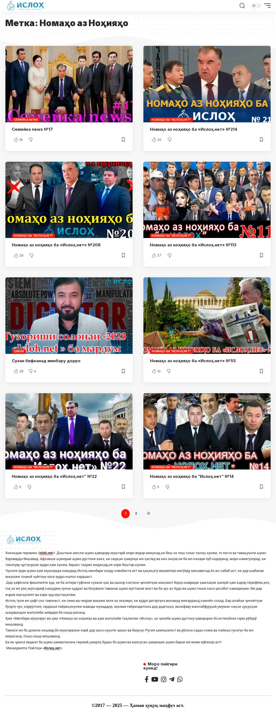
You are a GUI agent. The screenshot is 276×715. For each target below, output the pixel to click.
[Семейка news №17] (69, 84)
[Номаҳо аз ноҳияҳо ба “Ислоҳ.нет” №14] (207, 431)
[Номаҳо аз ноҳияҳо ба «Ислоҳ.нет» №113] (207, 200)
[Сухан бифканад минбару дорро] (69, 315)
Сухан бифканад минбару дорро (46, 360)
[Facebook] (146, 679)
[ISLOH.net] (25, 5)
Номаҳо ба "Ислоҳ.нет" (171, 120)
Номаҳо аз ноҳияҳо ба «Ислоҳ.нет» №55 (193, 360)
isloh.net (46, 553)
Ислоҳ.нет (52, 648)
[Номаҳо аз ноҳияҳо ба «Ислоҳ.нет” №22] (69, 431)
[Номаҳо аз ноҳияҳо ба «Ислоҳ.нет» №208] (69, 200)
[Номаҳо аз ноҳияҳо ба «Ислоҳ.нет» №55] (207, 315)
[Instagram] (164, 679)
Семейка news (26, 120)
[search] (242, 5)
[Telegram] (172, 679)
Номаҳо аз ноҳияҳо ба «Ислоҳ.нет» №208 (56, 244)
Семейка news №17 (32, 129)
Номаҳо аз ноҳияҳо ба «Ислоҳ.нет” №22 (54, 476)
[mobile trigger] (266, 6)
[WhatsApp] (180, 679)
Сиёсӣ (19, 351)
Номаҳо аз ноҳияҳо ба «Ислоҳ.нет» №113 (193, 244)
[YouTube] (155, 679)
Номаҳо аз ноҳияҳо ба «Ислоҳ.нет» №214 (193, 129)
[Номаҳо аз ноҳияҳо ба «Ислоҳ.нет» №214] (207, 84)
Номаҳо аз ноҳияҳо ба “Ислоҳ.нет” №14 (192, 476)
